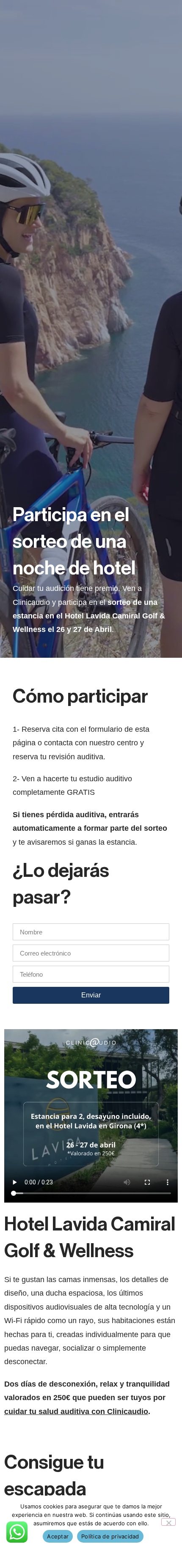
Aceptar (58, 1536)
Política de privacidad (110, 1536)
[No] (168, 1522)
